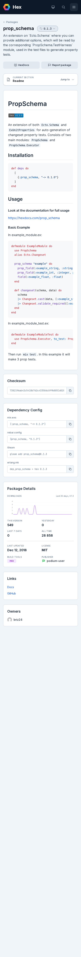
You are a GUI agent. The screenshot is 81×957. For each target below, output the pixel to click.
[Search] (63, 7)
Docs (10, 587)
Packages (12, 22)
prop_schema (18, 28)
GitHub (11, 593)
